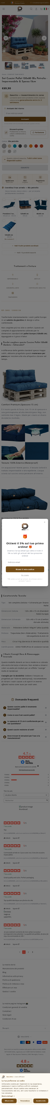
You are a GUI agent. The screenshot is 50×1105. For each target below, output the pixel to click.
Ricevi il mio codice (25, 569)
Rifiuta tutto (9, 1101)
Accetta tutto (41, 1101)
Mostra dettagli (7, 1096)
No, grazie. (25, 575)
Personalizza (25, 1101)
